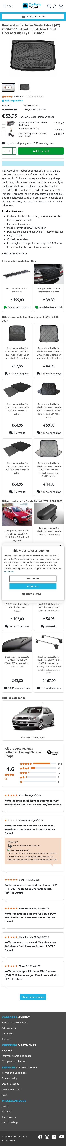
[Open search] (49, 6)
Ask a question (13, 100)
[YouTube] (61, 1136)
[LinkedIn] (54, 1136)
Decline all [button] (32, 578)
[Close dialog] (60, 546)
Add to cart (41, 151)
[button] (33, 594)
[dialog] (33, 573)
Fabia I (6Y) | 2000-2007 (33, 737)
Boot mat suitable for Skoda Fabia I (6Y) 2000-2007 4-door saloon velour (17, 409)
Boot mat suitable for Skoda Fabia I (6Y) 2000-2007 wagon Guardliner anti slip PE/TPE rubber (49, 353)
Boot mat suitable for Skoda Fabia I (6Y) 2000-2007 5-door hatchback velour (17, 468)
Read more (9, 571)
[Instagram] (47, 1136)
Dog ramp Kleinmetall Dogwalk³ (17, 290)
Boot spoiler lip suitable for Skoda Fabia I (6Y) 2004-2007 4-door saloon (17, 660)
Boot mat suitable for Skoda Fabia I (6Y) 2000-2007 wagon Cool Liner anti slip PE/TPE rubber (17, 353)
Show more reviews (33, 997)
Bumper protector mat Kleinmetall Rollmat (48, 290)
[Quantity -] (4, 151)
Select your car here (35, 16)
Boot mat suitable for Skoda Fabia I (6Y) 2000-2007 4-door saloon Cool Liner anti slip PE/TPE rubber (49, 410)
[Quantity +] (14, 151)
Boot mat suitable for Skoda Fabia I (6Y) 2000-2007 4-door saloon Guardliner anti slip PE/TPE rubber (49, 469)
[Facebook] (40, 1136)
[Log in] (55, 5)
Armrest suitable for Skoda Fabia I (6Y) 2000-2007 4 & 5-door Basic (49, 531)
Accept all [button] (33, 586)
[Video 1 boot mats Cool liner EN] (8, 87)
